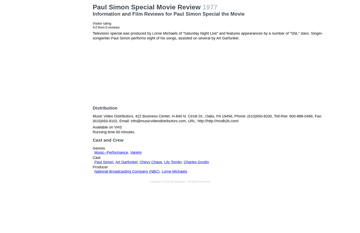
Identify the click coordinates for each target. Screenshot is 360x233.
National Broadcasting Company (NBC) (127, 171)
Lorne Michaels (174, 171)
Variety (136, 152)
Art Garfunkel (126, 162)
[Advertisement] (62, 65)
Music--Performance (111, 152)
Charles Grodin (196, 162)
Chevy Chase (151, 162)
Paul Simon (104, 162)
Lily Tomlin (173, 162)
